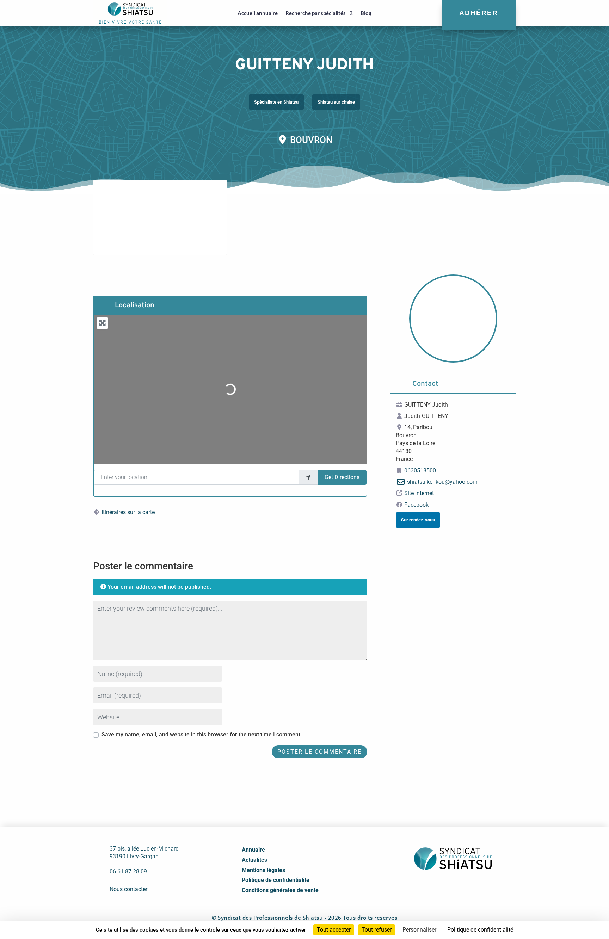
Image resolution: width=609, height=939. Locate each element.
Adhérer (478, 13)
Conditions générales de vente (280, 890)
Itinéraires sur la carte (128, 512)
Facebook (416, 504)
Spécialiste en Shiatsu (276, 102)
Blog (366, 13)
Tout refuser (377, 929)
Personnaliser (419, 929)
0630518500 (420, 470)
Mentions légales (263, 870)
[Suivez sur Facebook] (429, 887)
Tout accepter (334, 929)
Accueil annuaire (258, 13)
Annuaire (253, 849)
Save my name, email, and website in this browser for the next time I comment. (202, 734)
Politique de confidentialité (275, 880)
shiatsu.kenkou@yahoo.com (442, 481)
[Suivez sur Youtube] (460, 887)
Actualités (254, 860)
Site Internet (419, 493)
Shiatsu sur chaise (336, 102)
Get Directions (342, 477)
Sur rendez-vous (418, 520)
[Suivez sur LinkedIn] (444, 887)
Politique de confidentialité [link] (480, 929)
